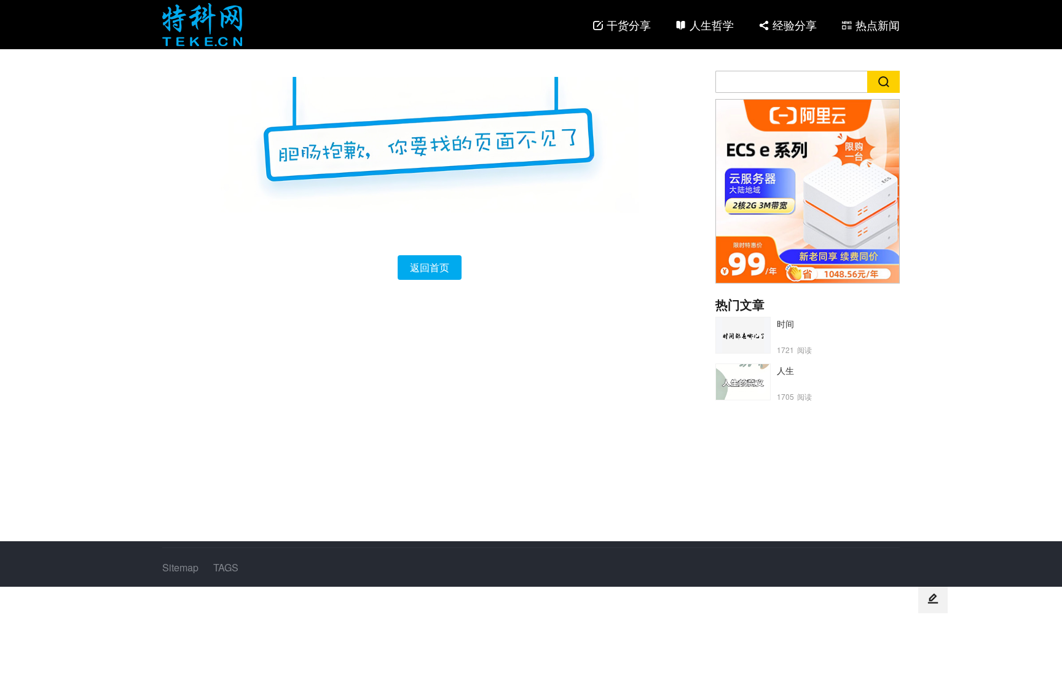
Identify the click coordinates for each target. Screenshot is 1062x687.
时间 (785, 323)
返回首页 (429, 267)
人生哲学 (712, 25)
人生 (785, 370)
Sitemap (180, 567)
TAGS (225, 567)
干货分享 (629, 25)
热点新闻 (878, 25)
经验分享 (795, 25)
